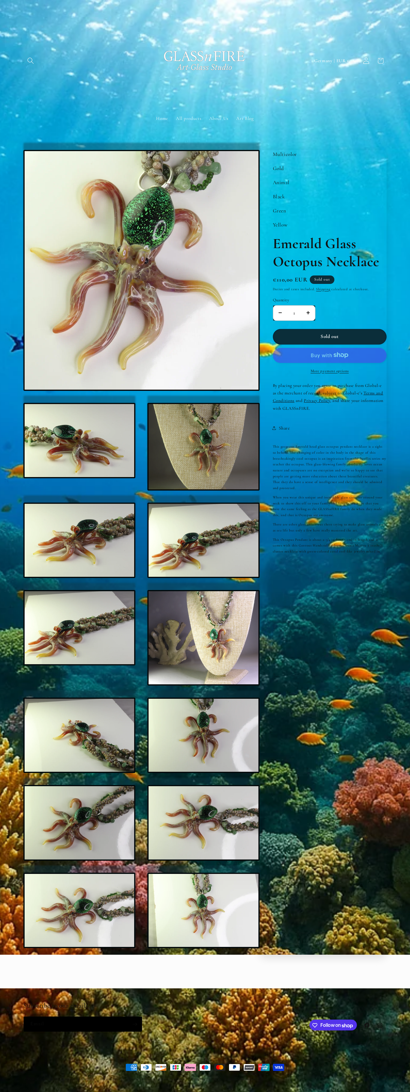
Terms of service (171, 1079)
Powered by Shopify (77, 1079)
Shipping (323, 289)
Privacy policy (140, 1079)
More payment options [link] (330, 370)
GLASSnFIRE (48, 1079)
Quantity (281, 299)
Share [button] (284, 427)
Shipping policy (203, 1079)
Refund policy (111, 1079)
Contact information (239, 1079)
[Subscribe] (135, 1024)
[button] (30, 60)
